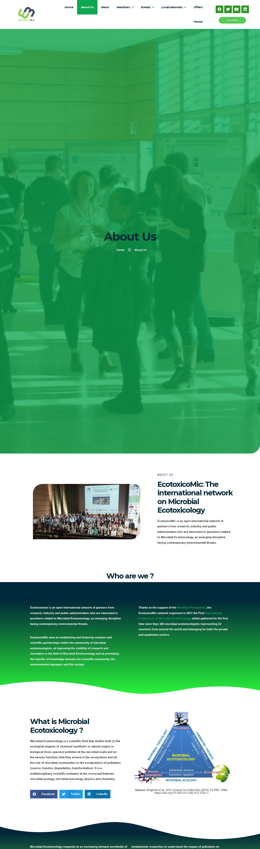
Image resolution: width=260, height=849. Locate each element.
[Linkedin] (245, 9)
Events (145, 7)
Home (69, 7)
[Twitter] (228, 9)
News (105, 7)
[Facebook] (219, 9)
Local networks (172, 7)
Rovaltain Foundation (191, 607)
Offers (198, 7)
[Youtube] (236, 9)
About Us (87, 7)
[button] (232, 20)
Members (123, 7)
